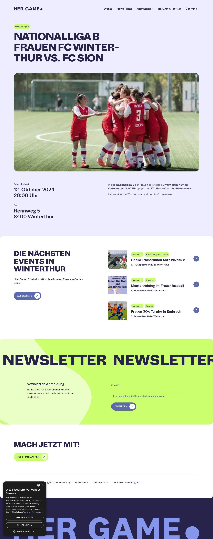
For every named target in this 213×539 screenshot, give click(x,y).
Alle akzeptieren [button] (24, 517)
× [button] (42, 485)
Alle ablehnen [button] (24, 525)
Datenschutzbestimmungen (149, 396)
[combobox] (38, 485)
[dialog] (24, 508)
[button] (24, 531)
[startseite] (28, 9)
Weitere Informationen (32, 512)
